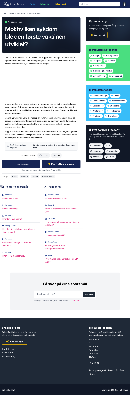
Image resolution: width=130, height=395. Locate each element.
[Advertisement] (41, 84)
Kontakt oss (8, 349)
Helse (14, 176)
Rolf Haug (123, 390)
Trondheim (112, 116)
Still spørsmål (60, 4)
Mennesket (116, 76)
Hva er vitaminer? (10, 198)
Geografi (96, 61)
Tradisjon (96, 116)
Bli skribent (7, 352)
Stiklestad (114, 106)
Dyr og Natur (112, 56)
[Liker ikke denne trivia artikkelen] (47, 155)
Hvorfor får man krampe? (13, 256)
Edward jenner (48, 176)
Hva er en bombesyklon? (56, 198)
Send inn (89, 294)
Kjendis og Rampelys (102, 71)
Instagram (97, 151)
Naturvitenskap (35, 13)
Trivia (32, 4)
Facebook (97, 146)
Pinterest (97, 157)
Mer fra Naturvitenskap (62, 164)
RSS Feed (94, 362)
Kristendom (97, 111)
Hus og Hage (99, 66)
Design (96, 56)
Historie (111, 61)
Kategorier (44, 4)
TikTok (111, 157)
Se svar (76, 300)
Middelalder (97, 106)
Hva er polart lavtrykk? (55, 235)
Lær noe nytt (23, 164)
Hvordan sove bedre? (12, 219)
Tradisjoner (114, 111)
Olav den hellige (99, 96)
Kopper (35, 176)
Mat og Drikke (98, 76)
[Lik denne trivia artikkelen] (40, 155)
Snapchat (113, 151)
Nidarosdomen (118, 101)
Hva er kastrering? (10, 208)
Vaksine (24, 176)
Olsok (116, 96)
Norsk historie (98, 101)
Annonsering (8, 356)
